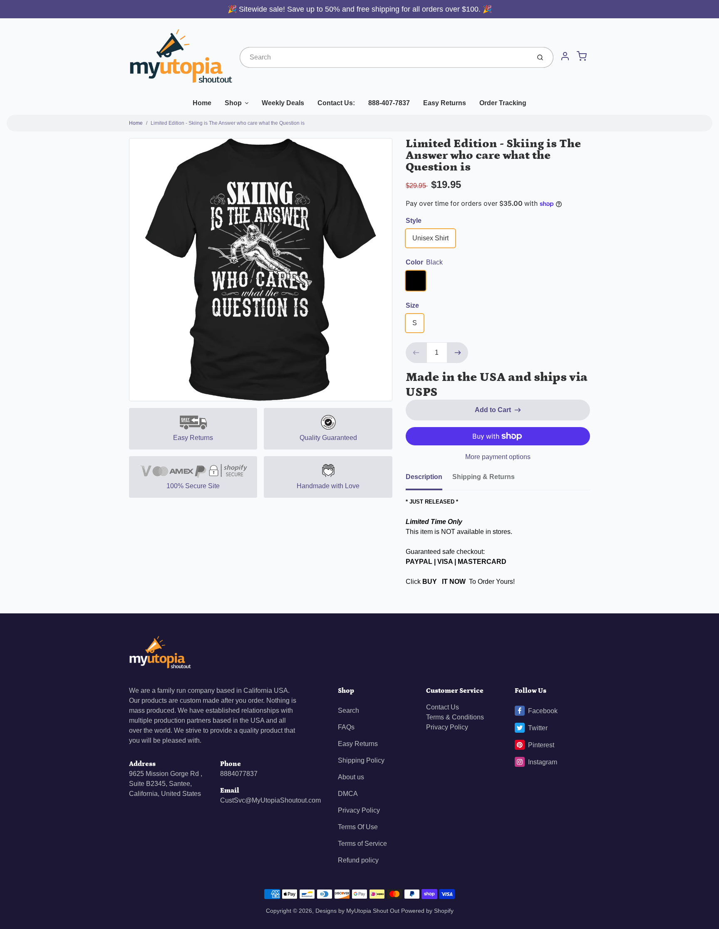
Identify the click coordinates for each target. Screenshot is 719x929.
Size (412, 305)
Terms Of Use (358, 826)
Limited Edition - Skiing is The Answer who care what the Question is (228, 123)
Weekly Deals (283, 102)
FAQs (346, 727)
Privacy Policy (359, 810)
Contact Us (442, 707)
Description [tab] (424, 476)
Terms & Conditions (455, 717)
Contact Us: (336, 102)
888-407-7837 (389, 102)
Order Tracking (502, 102)
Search (348, 710)
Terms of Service (362, 843)
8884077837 (239, 773)
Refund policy (358, 860)
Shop (233, 102)
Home (202, 102)
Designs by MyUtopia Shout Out (357, 910)
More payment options (498, 456)
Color (424, 262)
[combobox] (384, 57)
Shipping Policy (361, 760)
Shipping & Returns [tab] (483, 476)
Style (413, 220)
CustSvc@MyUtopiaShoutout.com (270, 800)
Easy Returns (444, 102)
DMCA (348, 793)
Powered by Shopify (427, 910)
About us (351, 777)
